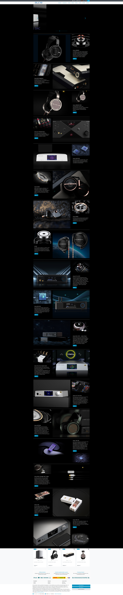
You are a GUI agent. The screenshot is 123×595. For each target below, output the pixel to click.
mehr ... (75, 58)
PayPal (47, 593)
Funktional (52, 593)
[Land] (82, 0)
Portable (83, 2)
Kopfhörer (59, 2)
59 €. (84, 574)
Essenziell (35, 593)
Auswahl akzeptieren (81, 589)
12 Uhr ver (60, 573)
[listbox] (39, 554)
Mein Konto (64, 583)
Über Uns (63, 582)
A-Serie (69, 2)
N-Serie (76, 2)
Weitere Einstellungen (58, 593)
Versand (49, 582)
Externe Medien (41, 593)
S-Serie (73, 2)
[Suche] (84, 0)
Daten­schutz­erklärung (40, 592)
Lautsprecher (65, 2)
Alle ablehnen (81, 587)
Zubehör (87, 2)
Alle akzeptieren (81, 585)
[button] (37, 18)
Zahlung (49, 583)
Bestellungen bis (56, 573)
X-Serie (80, 2)
